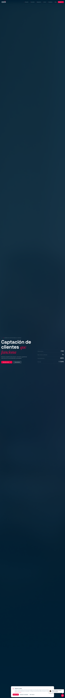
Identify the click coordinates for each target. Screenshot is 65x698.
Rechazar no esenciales (24, 694)
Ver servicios (17, 362)
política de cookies (18, 692)
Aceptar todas (15, 694)
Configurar (32, 694)
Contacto (60, 2)
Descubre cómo (6, 362)
